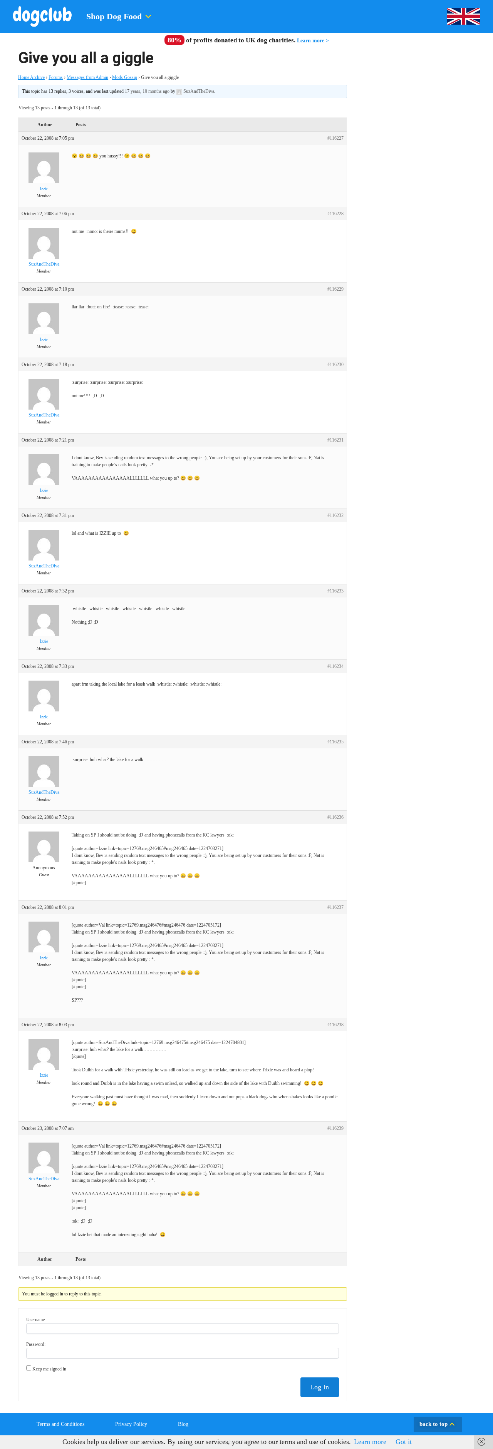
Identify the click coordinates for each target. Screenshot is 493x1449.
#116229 (335, 289)
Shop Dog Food (114, 16)
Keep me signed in (49, 1369)
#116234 (335, 666)
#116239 (335, 1128)
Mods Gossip (124, 77)
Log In (319, 1387)
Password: (35, 1344)
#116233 (335, 591)
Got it (404, 1442)
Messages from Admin (87, 77)
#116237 (335, 907)
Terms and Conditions (60, 1424)
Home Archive (31, 77)
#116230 (335, 364)
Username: (36, 1319)
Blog (183, 1424)
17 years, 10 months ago (147, 91)
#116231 (335, 440)
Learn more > (313, 41)
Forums (56, 77)
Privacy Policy (131, 1424)
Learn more (370, 1442)
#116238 (335, 1024)
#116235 (335, 742)
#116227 (335, 138)
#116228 (335, 213)
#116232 (335, 515)
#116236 (335, 817)
